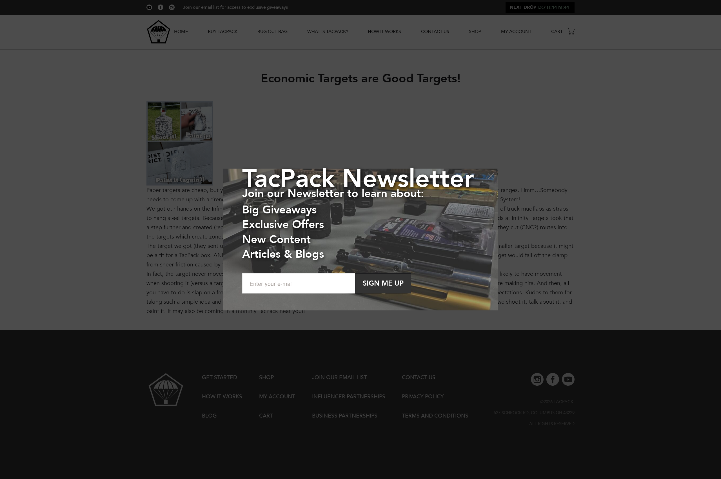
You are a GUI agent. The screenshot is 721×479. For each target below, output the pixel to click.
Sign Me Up (383, 283)
